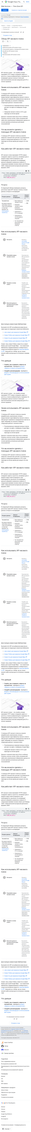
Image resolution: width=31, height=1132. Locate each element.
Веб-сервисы (4, 1083)
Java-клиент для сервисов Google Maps (15, 332)
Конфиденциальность (20, 1125)
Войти (27, 1)
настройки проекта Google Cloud (25, 243)
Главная (3, 25)
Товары (8, 25)
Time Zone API (18, 6)
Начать (5, 10)
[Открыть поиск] (24, 2)
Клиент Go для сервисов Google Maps (14, 338)
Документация (6, 27)
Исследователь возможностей (8, 1063)
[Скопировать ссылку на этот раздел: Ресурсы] (8, 185)
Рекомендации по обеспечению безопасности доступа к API (15, 1067)
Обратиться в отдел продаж (8, 1092)
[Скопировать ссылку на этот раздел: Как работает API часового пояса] (2, 151)
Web (2, 1081)
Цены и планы (4, 1090)
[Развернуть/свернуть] (10, 46)
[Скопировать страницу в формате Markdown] (7, 41)
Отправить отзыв (7, 35)
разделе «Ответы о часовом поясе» (26, 296)
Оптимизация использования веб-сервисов (12, 1069)
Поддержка (4, 1094)
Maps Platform (17, 2)
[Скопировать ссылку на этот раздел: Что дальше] (12, 361)
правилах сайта (24, 1032)
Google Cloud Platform (6, 1114)
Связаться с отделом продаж (19, 10)
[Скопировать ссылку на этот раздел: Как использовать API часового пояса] (7, 234)
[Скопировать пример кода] (28, 171)
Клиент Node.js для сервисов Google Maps (16, 341)
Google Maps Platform (17, 25)
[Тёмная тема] (26, 171)
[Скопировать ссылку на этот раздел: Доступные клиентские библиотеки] (27, 324)
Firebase (3, 1111)
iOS (2, 1078)
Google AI (3, 1116)
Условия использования (7, 1097)
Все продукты (4, 1118)
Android (3, 1076)
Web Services (6, 6)
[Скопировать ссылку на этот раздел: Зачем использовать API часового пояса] (7, 90)
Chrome (3, 1109)
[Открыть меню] (2, 2)
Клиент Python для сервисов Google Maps (16, 335)
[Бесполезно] (23, 32)
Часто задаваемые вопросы (8, 1061)
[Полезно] (21, 32)
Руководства (6, 29)
